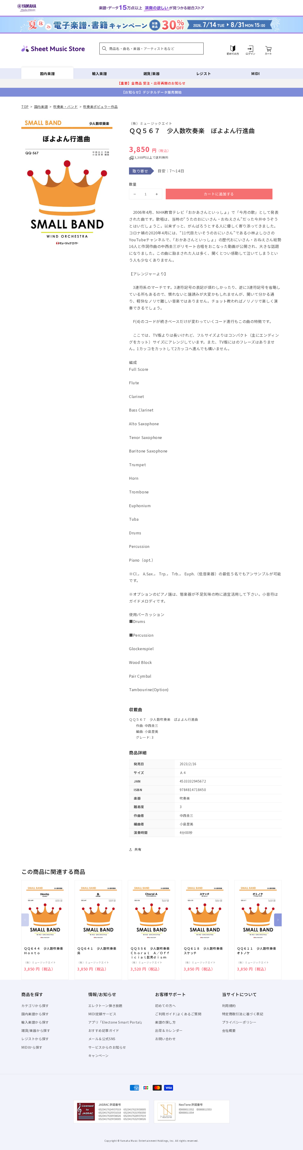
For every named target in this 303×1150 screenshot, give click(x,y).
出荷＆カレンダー (169, 1030)
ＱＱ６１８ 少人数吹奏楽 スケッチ (205, 950)
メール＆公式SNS (102, 1038)
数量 (133, 184)
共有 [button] (137, 849)
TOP (25, 106)
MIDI (255, 73)
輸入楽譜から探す (35, 1022)
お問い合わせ (165, 1038)
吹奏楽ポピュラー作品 (100, 106)
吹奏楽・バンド (65, 106)
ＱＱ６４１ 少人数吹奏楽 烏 (98, 950)
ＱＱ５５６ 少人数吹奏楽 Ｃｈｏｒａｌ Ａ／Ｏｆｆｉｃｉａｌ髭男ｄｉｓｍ (151, 952)
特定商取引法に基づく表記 (242, 1013)
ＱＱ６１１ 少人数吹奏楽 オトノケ (258, 950)
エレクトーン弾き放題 (105, 1005)
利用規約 (229, 1005)
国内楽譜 (47, 73)
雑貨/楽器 (151, 73)
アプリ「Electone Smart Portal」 (116, 1022)
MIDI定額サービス (102, 1013)
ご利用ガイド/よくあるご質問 (178, 1013)
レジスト (203, 73)
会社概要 (229, 1030)
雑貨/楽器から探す (35, 1030)
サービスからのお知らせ (107, 1047)
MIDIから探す (32, 1047)
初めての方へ (165, 1005)
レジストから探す (35, 1038)
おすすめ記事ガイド (103, 1030)
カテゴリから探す (35, 1005)
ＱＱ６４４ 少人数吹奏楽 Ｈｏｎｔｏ (45, 950)
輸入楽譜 (99, 73)
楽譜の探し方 (165, 1022)
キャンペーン (98, 1055)
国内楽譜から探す (35, 1013)
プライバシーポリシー (239, 1022)
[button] (151, 48)
